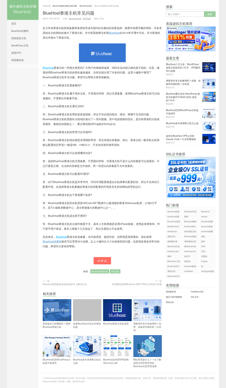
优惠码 (204, 256)
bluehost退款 (207, 226)
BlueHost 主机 (173, 261)
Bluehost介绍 (173, 276)
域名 (203, 236)
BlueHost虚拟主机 (190, 237)
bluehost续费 (207, 231)
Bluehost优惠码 (173, 212)
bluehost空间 (173, 266)
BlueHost (114, 33)
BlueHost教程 (190, 221)
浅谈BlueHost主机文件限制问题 (87, 325)
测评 (169, 256)
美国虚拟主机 (18, 38)
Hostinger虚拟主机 (207, 271)
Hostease (188, 271)
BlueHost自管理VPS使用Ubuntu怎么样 (116, 361)
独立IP (187, 256)
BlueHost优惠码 (20, 30)
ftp (202, 266)
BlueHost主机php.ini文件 (173, 247)
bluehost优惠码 (173, 217)
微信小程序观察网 (174, 296)
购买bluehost (190, 246)
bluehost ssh (173, 251)
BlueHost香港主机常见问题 (68, 13)
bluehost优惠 (207, 221)
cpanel (204, 216)
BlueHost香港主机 (100, 271)
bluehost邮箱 (190, 266)
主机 (203, 251)
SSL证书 (195, 296)
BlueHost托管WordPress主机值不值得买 (57, 361)
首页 (13, 23)
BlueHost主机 (86, 5)
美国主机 (171, 271)
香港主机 (170, 302)
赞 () (104, 260)
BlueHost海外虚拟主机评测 (23, 10)
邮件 (203, 241)
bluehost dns (190, 251)
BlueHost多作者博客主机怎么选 (87, 361)
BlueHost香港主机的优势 (116, 323)
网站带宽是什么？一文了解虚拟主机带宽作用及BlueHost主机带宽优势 (147, 363)
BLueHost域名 (173, 221)
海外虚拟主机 (190, 231)
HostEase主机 (197, 291)
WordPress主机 (19, 45)
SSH (203, 246)
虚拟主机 (171, 236)
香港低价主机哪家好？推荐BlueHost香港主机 (56, 325)
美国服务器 (17, 60)
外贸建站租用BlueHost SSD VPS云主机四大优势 (137, 284)
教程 (186, 216)
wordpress (172, 231)
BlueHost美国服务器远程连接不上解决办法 (65, 284)
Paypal (204, 261)
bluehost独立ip (190, 227)
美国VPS (16, 52)
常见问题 (87, 18)
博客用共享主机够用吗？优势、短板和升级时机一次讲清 (147, 327)
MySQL (187, 261)
